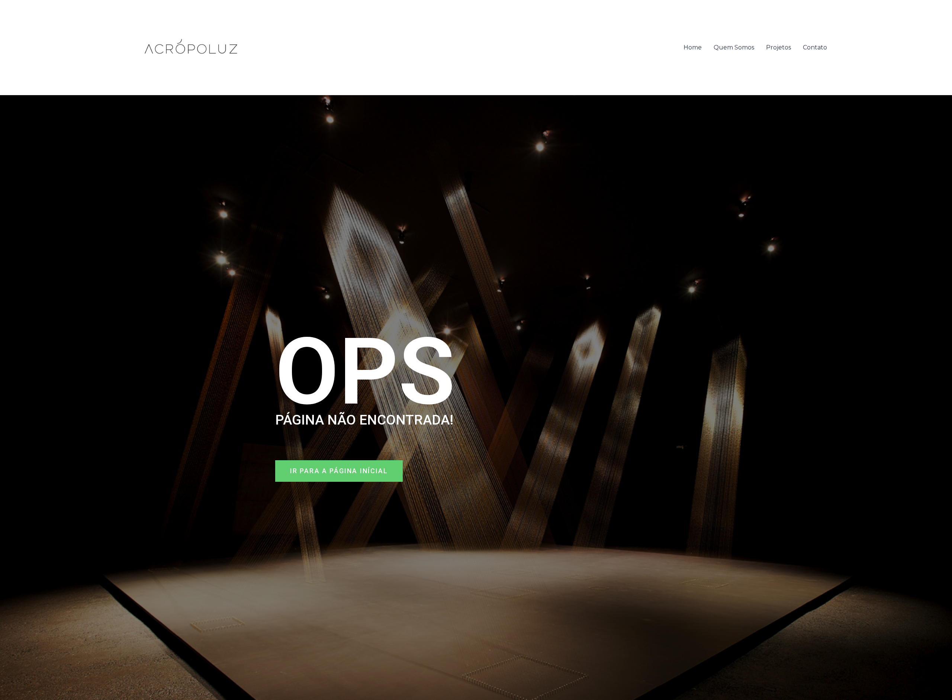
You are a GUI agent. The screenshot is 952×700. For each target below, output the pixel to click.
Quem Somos (734, 47)
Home (693, 47)
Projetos (778, 47)
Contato (815, 47)
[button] (339, 471)
